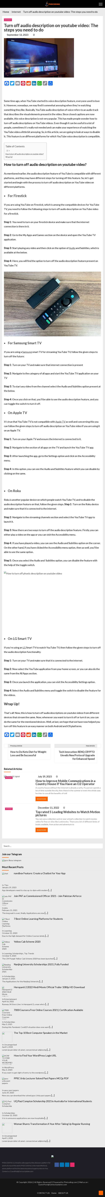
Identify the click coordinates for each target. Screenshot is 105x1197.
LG (24, 647)
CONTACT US (43, 1193)
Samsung (27, 351)
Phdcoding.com (70, 1182)
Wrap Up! (9, 157)
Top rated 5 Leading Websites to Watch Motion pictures (68, 813)
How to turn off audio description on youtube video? (24, 154)
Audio (72, 248)
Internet (8, 20)
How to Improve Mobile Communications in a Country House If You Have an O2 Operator (65, 782)
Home (53, 1193)
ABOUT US (63, 1193)
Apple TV (60, 421)
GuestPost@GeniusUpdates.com (52, 1184)
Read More (41, 799)
